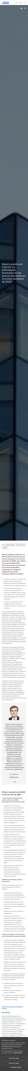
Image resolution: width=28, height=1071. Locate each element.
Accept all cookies (14, 1058)
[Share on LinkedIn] (21, 8)
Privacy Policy (18, 1053)
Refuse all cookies (14, 1063)
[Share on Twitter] (25, 8)
